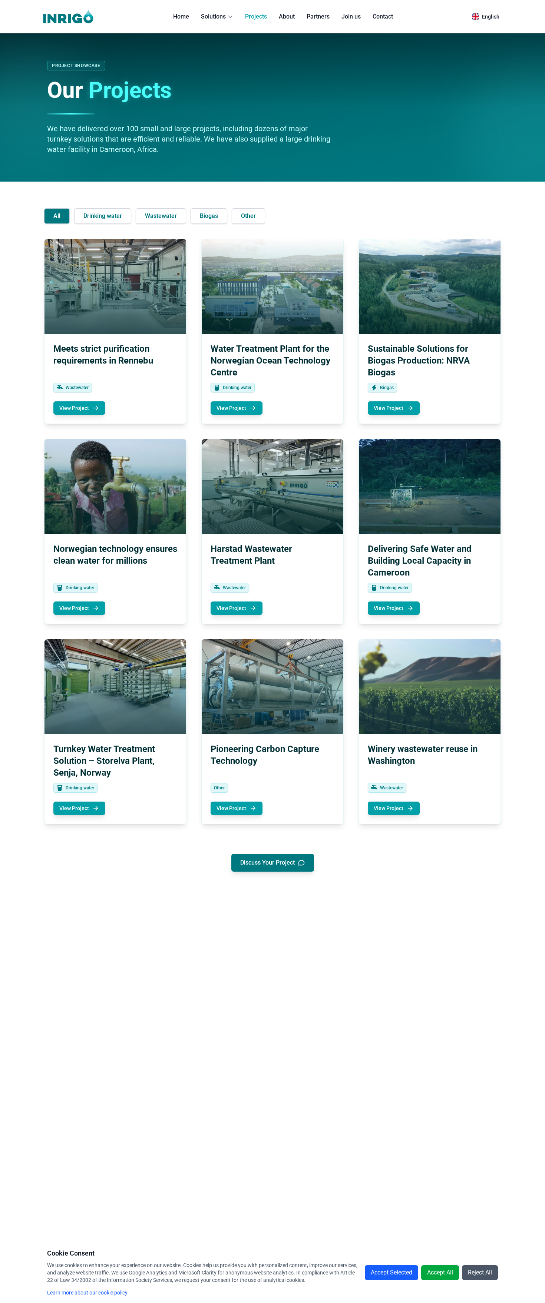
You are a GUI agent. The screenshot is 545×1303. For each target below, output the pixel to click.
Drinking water (102, 215)
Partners (318, 16)
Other (248, 215)
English (490, 17)
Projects (256, 16)
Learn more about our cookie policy (87, 1293)
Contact (383, 16)
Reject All (480, 1272)
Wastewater (161, 215)
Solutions (213, 16)
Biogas (209, 215)
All (56, 215)
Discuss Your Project (267, 862)
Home (181, 16)
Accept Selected (391, 1272)
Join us (351, 16)
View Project (74, 408)
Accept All (440, 1272)
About (287, 16)
